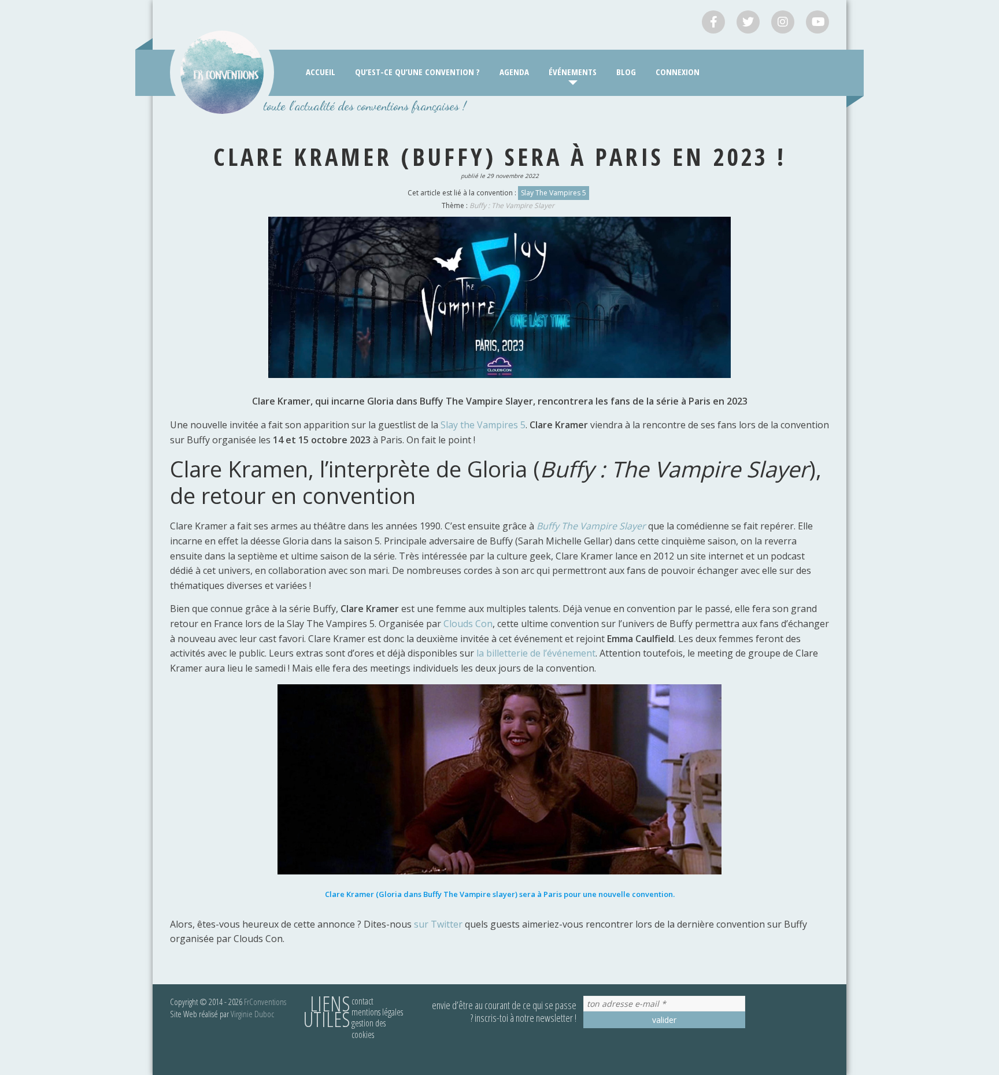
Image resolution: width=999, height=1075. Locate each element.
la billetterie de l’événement (535, 653)
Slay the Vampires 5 (483, 424)
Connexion (678, 71)
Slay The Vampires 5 (553, 193)
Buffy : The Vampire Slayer (511, 205)
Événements (573, 71)
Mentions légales (377, 1012)
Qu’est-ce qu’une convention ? (417, 71)
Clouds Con (468, 623)
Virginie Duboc (252, 1014)
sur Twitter (438, 924)
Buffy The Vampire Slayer (591, 526)
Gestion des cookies (369, 1028)
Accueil (320, 71)
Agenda (514, 71)
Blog (626, 71)
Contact (362, 1001)
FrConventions (265, 1001)
